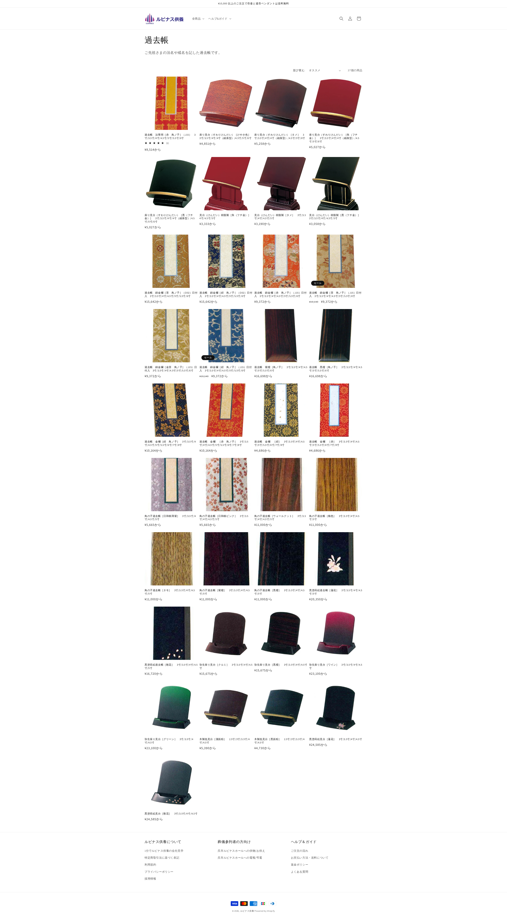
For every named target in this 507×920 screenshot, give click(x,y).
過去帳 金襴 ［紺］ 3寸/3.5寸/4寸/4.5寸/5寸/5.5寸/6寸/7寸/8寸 (279, 443)
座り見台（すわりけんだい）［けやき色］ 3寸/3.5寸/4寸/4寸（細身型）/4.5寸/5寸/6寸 (226, 136)
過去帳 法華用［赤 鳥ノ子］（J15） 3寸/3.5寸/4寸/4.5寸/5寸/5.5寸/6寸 (170, 136)
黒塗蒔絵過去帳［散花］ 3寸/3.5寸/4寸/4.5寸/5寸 (171, 666)
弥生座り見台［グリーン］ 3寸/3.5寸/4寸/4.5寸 (169, 741)
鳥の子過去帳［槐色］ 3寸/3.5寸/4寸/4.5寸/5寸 (334, 518)
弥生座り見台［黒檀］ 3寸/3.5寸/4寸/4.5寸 (280, 664)
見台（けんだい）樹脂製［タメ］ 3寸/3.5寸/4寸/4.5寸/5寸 (280, 217)
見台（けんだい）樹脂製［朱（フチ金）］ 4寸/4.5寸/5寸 (226, 217)
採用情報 (150, 878)
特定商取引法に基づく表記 (162, 857)
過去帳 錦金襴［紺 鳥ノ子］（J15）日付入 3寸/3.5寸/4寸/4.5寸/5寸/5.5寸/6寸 (225, 369)
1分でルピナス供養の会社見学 (164, 850)
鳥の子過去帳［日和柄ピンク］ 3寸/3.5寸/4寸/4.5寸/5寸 (223, 518)
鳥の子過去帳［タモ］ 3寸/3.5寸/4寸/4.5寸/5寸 (170, 592)
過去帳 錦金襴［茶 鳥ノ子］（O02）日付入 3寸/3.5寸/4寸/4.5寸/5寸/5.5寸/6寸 (171, 294)
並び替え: (299, 70)
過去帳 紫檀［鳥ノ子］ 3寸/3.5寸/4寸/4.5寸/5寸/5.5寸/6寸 (280, 369)
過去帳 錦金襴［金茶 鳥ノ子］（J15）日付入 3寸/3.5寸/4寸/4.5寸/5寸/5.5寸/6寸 (171, 369)
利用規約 (150, 864)
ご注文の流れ (299, 850)
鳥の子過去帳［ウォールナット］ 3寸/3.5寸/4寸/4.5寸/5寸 (280, 518)
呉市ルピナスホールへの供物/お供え (241, 850)
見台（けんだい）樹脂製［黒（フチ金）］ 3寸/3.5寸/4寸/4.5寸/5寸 (335, 217)
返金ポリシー (299, 864)
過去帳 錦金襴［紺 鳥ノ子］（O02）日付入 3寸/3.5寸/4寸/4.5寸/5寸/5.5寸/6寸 (226, 294)
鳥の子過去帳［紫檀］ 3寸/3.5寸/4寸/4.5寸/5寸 (224, 592)
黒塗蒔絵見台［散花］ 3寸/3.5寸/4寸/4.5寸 (171, 813)
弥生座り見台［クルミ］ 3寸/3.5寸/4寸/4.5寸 (226, 666)
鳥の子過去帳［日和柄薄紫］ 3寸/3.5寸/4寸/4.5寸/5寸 (170, 518)
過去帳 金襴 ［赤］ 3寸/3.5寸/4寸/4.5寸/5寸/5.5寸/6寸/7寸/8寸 (334, 443)
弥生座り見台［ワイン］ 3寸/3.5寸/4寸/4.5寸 (335, 666)
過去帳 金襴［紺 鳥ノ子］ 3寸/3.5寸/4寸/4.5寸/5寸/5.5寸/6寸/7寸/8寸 (170, 443)
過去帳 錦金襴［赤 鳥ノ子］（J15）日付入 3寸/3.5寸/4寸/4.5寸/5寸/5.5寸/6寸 (280, 294)
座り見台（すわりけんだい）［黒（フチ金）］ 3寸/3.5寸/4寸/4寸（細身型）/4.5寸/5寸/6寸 (170, 219)
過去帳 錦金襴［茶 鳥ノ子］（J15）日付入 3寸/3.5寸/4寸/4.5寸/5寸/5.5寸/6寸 (335, 294)
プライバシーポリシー (159, 871)
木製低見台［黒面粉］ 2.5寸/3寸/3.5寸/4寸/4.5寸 (279, 741)
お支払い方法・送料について (310, 857)
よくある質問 (299, 871)
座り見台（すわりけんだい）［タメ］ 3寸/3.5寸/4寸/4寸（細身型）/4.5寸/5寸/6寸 (279, 136)
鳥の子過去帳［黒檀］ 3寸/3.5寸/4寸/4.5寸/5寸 (279, 592)
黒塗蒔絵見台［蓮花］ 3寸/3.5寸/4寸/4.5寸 (335, 739)
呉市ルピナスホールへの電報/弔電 (240, 857)
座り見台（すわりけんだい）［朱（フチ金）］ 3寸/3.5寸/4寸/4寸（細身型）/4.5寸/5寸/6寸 (334, 138)
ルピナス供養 (247, 911)
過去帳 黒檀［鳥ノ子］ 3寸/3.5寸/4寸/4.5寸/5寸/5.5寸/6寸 (335, 369)
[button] (198, 18)
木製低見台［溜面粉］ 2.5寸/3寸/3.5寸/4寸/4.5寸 (224, 741)
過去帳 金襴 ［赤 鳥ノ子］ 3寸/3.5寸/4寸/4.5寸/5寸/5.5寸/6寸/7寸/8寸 (223, 443)
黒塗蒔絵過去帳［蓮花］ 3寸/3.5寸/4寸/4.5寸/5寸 (335, 592)
